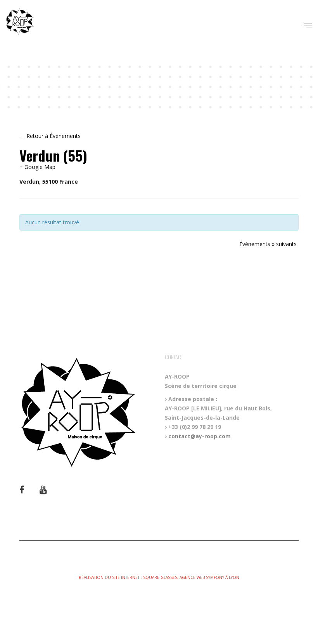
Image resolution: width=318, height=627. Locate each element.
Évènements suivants (268, 244)
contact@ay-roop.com (199, 436)
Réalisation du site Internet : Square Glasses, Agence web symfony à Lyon (159, 577)
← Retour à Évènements (50, 136)
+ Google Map (37, 167)
